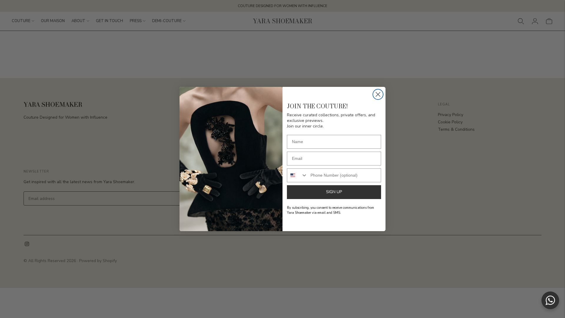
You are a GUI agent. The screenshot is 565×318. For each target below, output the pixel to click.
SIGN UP (334, 192)
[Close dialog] (378, 94)
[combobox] (297, 175)
